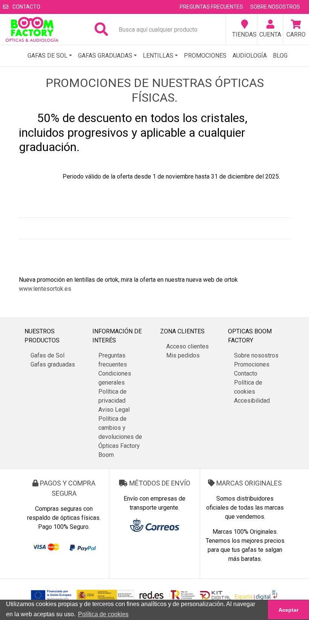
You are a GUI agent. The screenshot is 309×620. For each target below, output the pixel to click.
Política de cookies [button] (103, 614)
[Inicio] (32, 29)
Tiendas (244, 34)
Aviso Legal (114, 409)
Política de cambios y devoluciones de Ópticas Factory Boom (120, 436)
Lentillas (158, 55)
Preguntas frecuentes (211, 7)
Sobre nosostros (275, 7)
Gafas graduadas (105, 55)
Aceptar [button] (288, 610)
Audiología (250, 55)
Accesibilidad (252, 400)
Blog (280, 55)
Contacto (25, 7)
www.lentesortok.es (45, 288)
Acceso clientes (187, 346)
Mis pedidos (183, 355)
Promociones (205, 55)
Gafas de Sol (47, 55)
